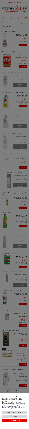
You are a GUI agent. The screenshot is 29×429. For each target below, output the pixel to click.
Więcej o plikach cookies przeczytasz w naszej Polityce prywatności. (13, 408)
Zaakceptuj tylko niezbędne (14, 412)
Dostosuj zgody (15, 416)
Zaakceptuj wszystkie (14, 420)
